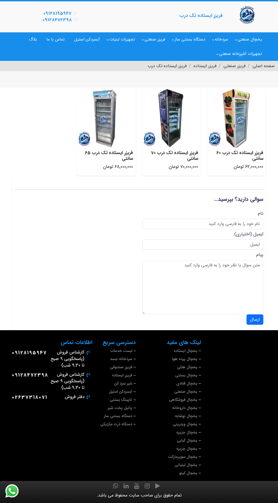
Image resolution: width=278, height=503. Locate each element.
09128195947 (57, 13)
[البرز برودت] (247, 14)
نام (260, 213)
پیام (259, 254)
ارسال (255, 319)
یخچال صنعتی (250, 39)
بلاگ (33, 39)
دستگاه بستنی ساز (190, 39)
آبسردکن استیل (87, 39)
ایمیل (258, 234)
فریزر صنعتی (154, 39)
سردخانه (221, 39)
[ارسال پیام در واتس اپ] (15, 491)
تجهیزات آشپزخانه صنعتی (240, 54)
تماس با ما (55, 39)
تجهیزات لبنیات (122, 39)
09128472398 (57, 20)
